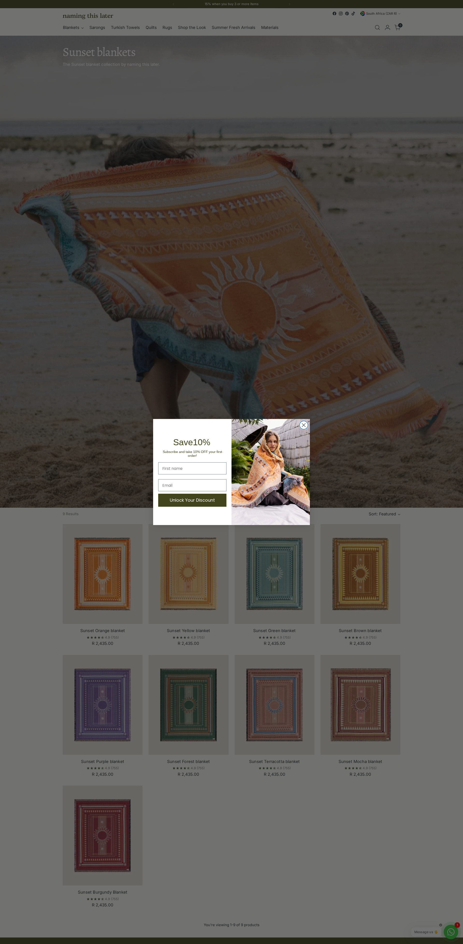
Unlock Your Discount (192, 500)
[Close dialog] (304, 425)
